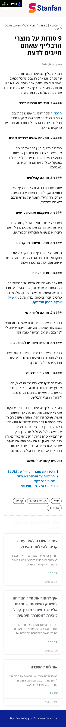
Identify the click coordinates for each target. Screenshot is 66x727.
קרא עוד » (53, 572)
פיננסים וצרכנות (38, 501)
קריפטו (19, 501)
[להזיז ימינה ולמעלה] (5, 3)
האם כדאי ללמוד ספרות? (37, 486)
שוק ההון (54, 508)
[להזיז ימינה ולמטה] (5, 5)
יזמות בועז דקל (44, 481)
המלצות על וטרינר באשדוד (36, 476)
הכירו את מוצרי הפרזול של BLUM (31, 471)
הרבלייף (56, 113)
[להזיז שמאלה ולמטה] (3, 5)
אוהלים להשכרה (44, 667)
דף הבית (57, 25)
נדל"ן (56, 501)
